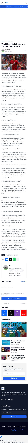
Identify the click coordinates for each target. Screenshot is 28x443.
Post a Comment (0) (14, 299)
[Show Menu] (2, 2)
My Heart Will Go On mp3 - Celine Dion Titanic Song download (18, 349)
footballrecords (9, 41)
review (15, 255)
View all (23, 281)
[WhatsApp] (14, 259)
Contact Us (23, 426)
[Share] (25, 50)
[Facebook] (6, 259)
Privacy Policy (16, 426)
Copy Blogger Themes (14, 429)
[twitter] (5, 399)
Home (2, 41)
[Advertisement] (14, 23)
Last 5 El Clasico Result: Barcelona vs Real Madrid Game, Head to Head (18, 357)
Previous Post (6, 303)
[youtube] (9, 399)
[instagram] (12, 399)
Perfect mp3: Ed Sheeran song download (18, 341)
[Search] (25, 2)
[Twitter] (10, 259)
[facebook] (2, 399)
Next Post (23, 303)
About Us (9, 426)
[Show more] (17, 259)
